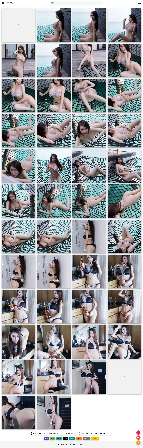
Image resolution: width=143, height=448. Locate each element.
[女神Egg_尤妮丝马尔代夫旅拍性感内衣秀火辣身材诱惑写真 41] (18, 377)
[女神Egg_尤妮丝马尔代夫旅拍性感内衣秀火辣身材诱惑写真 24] (124, 201)
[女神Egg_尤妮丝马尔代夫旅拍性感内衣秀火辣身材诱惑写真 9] (18, 95)
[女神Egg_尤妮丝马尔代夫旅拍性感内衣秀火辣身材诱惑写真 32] (124, 271)
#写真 (65, 438)
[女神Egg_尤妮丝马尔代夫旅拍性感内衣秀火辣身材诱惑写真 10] (54, 95)
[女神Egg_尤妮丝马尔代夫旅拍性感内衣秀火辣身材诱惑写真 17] (18, 166)
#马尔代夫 (95, 438)
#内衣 (46, 438)
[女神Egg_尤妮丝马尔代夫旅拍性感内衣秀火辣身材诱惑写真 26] (54, 236)
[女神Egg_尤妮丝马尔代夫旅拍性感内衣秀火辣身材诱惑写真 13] (18, 131)
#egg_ (79, 438)
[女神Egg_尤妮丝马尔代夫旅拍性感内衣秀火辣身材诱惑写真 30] (54, 271)
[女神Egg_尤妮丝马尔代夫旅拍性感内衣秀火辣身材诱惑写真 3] (89, 25)
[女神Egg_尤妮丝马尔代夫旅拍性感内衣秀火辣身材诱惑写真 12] (124, 95)
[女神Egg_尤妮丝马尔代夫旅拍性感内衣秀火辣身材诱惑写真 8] (124, 60)
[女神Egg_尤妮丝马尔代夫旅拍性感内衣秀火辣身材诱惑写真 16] (124, 131)
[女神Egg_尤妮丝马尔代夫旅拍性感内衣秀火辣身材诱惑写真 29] (18, 271)
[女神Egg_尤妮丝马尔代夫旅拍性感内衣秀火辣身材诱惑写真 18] (54, 166)
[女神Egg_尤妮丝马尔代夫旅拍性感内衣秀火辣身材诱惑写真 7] (89, 60)
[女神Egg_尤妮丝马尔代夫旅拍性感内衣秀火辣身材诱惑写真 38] (54, 342)
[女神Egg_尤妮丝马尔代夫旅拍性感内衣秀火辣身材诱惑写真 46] (54, 412)
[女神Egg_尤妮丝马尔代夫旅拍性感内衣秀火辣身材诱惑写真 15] (89, 131)
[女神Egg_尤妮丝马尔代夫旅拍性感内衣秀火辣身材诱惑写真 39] (89, 342)
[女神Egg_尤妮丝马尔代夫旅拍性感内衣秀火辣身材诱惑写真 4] (124, 25)
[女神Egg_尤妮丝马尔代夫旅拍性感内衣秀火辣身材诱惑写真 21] (18, 201)
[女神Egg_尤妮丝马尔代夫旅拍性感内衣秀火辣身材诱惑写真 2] (54, 25)
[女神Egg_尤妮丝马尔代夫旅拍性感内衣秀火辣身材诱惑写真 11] (89, 95)
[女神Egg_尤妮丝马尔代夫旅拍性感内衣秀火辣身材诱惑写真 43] (89, 377)
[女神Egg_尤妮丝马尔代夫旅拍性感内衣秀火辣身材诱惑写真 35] (89, 306)
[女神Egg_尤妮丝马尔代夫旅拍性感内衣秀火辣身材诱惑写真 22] (54, 201)
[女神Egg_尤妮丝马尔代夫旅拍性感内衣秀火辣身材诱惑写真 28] (124, 236)
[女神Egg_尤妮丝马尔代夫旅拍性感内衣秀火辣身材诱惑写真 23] (89, 201)
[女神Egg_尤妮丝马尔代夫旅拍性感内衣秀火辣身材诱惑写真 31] (89, 271)
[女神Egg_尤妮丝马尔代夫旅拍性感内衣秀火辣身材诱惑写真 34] (54, 306)
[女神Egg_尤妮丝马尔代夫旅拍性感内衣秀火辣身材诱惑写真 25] (18, 236)
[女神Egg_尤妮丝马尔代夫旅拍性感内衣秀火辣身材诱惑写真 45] (18, 412)
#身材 (59, 438)
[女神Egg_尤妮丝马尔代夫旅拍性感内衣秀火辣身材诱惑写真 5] (18, 60)
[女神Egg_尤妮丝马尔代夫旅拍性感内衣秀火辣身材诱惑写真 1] (18, 25)
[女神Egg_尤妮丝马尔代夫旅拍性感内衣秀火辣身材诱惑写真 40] (124, 342)
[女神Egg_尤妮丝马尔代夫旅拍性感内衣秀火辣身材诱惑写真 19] (89, 166)
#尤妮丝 (86, 438)
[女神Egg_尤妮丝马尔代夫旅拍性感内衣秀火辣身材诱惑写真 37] (18, 342)
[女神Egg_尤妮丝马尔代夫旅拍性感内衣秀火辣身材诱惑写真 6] (54, 60)
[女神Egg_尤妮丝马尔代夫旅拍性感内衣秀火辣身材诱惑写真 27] (89, 236)
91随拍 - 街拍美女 (78, 445)
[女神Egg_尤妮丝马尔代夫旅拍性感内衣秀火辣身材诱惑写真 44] (124, 377)
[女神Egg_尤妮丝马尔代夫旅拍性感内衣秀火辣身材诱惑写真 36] (124, 306)
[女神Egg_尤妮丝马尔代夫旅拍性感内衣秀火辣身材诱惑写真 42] (54, 377)
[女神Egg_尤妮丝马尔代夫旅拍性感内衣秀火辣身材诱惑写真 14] (54, 131)
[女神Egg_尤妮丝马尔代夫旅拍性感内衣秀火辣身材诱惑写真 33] (18, 306)
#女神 (72, 438)
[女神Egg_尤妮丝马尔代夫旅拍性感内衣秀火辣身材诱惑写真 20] (124, 166)
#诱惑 (52, 438)
